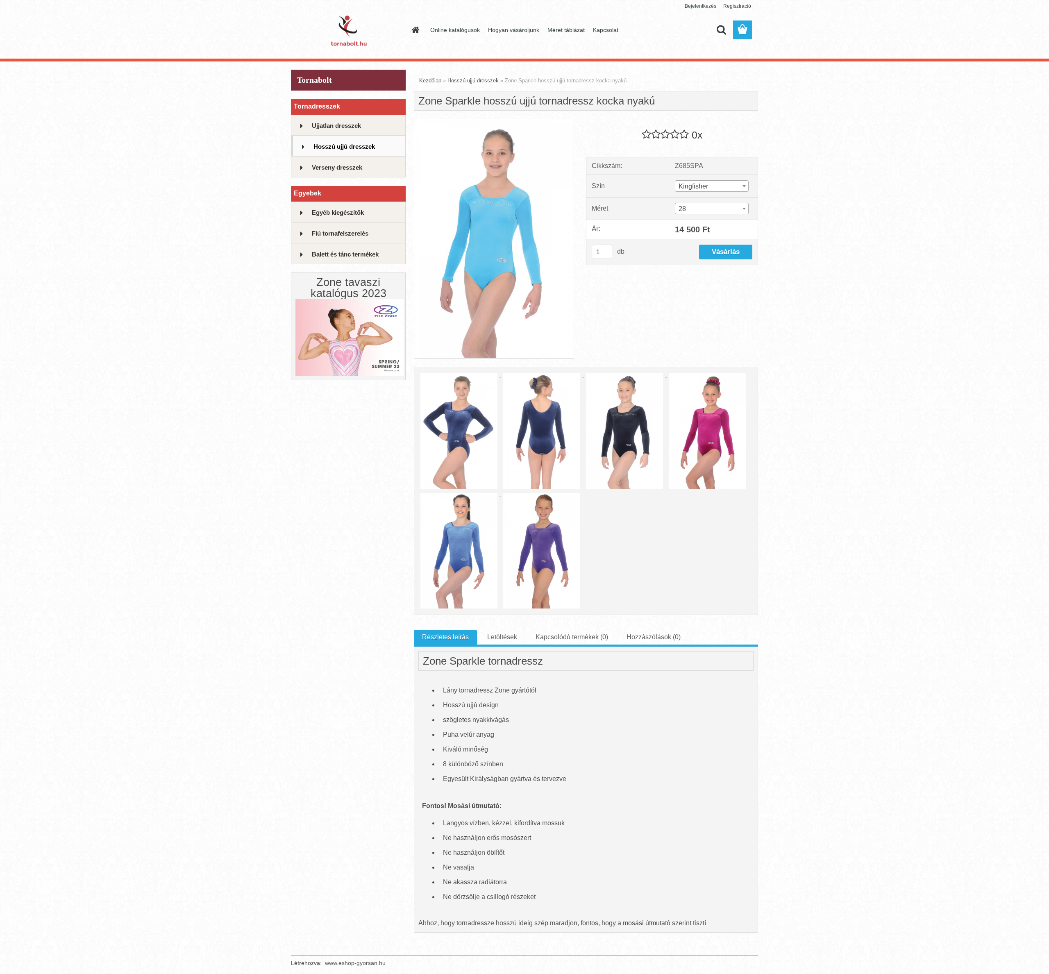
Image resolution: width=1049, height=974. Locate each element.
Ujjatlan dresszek (336, 125)
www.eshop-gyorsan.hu (355, 963)
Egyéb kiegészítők (338, 212)
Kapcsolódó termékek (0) (572, 636)
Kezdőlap (430, 80)
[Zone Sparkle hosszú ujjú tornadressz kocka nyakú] (494, 122)
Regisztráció (737, 6)
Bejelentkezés (700, 6)
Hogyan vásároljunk (513, 30)
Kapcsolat (605, 30)
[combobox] (711, 186)
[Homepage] (414, 29)
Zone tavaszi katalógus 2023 (348, 288)
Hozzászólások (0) (654, 636)
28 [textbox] (682, 208)
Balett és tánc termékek (345, 254)
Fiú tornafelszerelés (340, 233)
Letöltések (502, 636)
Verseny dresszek (337, 167)
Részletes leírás (445, 636)
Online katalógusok (455, 30)
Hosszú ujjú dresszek (344, 146)
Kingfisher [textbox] (693, 186)
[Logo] (347, 30)
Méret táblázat (566, 30)
